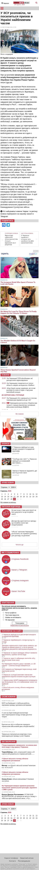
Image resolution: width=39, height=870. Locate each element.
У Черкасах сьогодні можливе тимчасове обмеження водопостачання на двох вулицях (19, 675)
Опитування (8, 603)
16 (11, 497)
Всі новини (20, 414)
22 (30, 497)
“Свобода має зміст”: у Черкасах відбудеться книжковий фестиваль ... (24, 461)
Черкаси (6, 3)
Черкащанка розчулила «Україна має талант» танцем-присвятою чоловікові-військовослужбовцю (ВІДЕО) (21, 405)
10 (30, 494)
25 (2, 499)
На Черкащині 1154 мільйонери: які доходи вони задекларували (19, 379)
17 (14, 497)
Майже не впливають (13, 617)
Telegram (4, 216)
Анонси (5, 444)
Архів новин (8, 482)
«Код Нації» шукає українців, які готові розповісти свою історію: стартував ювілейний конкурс (20, 390)
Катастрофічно (10, 613)
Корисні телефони (11, 858)
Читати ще (19, 545)
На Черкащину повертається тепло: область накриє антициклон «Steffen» (20, 384)
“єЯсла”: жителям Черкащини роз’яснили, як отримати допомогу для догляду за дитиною (24, 533)
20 (24, 497)
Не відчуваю (10, 620)
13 (2, 497)
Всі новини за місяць (8, 502)
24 (36, 497)
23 (33, 497)
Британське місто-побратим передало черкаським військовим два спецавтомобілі (18, 725)
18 (18, 497)
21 (27, 497)
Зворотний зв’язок (26, 858)
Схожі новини (8, 697)
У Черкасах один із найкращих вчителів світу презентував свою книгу (18, 659)
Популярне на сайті (12, 631)
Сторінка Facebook (19, 559)
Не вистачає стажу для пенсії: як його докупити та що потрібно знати (23, 512)
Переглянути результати (19, 625)
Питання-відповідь (11, 507)
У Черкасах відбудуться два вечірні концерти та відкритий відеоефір (23, 449)
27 (8, 499)
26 (5, 499)
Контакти (12, 861)
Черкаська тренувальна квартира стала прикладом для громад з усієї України (16, 735)
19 (21, 497)
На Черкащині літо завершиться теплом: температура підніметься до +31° (21, 399)
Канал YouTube (18, 591)
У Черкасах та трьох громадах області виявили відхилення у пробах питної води (19, 653)
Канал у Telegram (19, 570)
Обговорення (8, 742)
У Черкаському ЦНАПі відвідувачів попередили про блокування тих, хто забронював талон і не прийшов (19, 682)
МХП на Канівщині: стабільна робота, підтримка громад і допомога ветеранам (16, 704)
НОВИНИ (5, 375)
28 (11, 499)
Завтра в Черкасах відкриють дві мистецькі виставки (24, 472)
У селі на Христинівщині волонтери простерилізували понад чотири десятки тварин (17, 715)
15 (8, 497)
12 (36, 494)
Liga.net (9, 82)
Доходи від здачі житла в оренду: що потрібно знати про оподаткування (23, 523)
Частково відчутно (12, 615)
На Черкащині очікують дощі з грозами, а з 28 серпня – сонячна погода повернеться (18, 664)
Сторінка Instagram (20, 580)
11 (33, 494)
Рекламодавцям (24, 861)
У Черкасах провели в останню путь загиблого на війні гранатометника (27, 239)
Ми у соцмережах (10, 552)
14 (5, 497)
